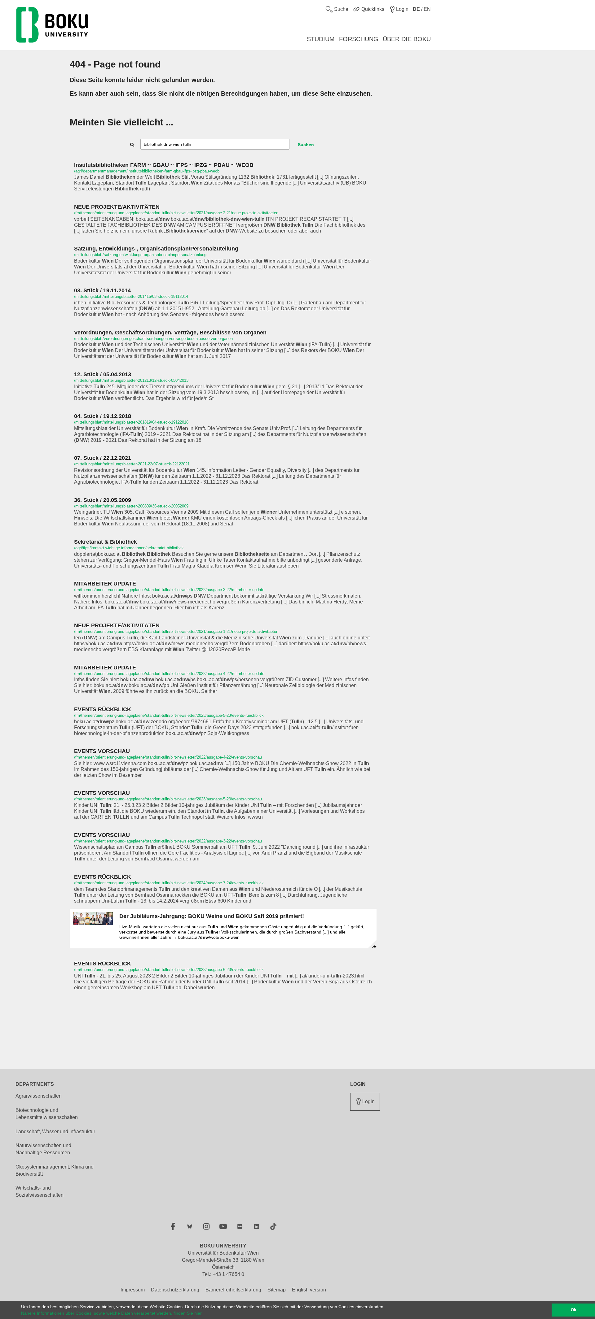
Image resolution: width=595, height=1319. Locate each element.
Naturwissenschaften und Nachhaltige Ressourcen (43, 1149)
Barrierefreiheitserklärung (233, 1289)
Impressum (133, 1289)
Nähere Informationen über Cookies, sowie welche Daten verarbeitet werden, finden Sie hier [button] (111, 1313)
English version (309, 1289)
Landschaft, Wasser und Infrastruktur (55, 1131)
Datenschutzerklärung (175, 1289)
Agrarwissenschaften (38, 1096)
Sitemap (276, 1289)
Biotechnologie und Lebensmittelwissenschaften (46, 1114)
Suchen (306, 144)
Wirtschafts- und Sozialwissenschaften (39, 1191)
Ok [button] (573, 1310)
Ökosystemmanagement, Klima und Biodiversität (54, 1170)
